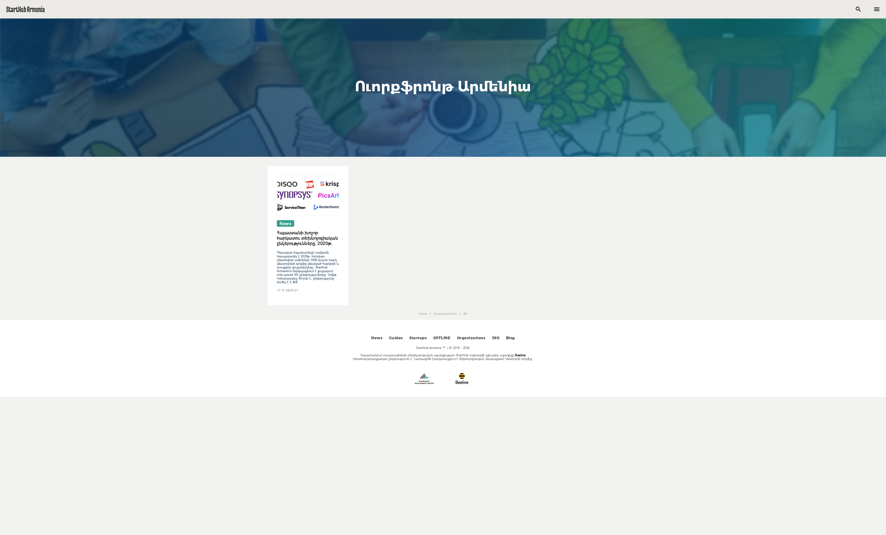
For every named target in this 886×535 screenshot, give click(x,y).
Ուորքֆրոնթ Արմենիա (443, 86)
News (376, 338)
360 (496, 338)
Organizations (471, 338)
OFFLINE (442, 338)
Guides (396, 338)
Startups (418, 338)
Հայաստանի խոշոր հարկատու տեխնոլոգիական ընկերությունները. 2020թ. (307, 238)
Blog (510, 338)
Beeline (520, 355)
